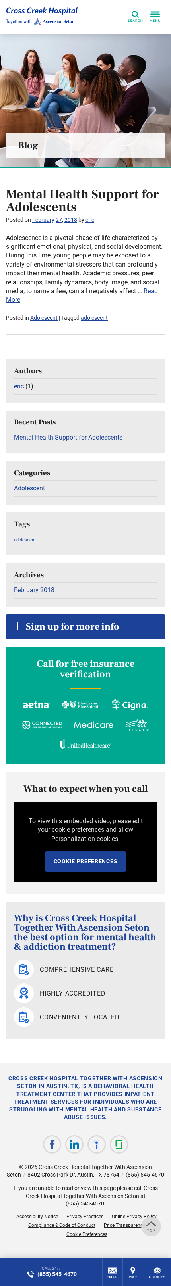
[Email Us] (112, 1272)
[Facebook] (52, 1144)
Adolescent (44, 318)
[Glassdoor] (119, 1144)
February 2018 (34, 590)
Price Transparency (124, 1225)
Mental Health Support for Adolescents (82, 200)
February (43, 220)
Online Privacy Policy (134, 1216)
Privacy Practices (84, 1216)
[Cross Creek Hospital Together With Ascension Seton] (42, 16)
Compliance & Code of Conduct (61, 1225)
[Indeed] (97, 1144)
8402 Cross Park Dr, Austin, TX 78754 (73, 1174)
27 (59, 220)
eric (90, 220)
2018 (70, 220)
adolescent (94, 318)
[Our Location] (133, 1272)
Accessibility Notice (37, 1216)
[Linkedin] (74, 1144)
